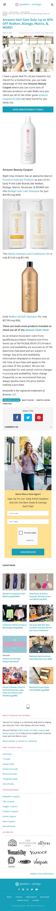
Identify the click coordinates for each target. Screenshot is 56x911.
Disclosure (44, 897)
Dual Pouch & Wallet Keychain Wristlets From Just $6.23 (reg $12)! (40, 596)
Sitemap (35, 900)
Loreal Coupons (9, 816)
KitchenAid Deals (10, 774)
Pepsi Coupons (9, 821)
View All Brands (9, 826)
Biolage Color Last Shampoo (23, 191)
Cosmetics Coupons (43, 400)
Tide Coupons (8, 801)
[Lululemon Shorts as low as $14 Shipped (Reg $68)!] (15, 613)
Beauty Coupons (28, 400)
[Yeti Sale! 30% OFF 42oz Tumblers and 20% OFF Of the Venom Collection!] (41, 613)
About (9, 897)
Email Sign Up (31, 897)
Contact (18, 897)
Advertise (33, 741)
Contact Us (22, 741)
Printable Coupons (37, 730)
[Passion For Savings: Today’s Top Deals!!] (15, 644)
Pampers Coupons (10, 811)
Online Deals (13, 12)
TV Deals (6, 759)
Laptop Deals (8, 764)
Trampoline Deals (10, 779)
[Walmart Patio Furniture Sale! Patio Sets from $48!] (41, 644)
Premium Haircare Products (18, 179)
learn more (49, 33)
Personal (6, 655)
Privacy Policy (23, 900)
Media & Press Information (41, 873)
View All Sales (8, 784)
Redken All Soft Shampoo (23, 316)
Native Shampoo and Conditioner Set (29, 253)
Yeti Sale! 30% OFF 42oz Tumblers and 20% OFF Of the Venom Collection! (40, 628)
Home (5, 12)
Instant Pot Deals (10, 769)
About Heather (9, 741)
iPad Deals (7, 754)
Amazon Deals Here (36, 329)
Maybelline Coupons (11, 796)
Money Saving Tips (10, 733)
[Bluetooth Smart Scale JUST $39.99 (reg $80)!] (41, 675)
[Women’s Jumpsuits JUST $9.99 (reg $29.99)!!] (15, 581)
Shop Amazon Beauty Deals (28, 109)
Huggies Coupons (10, 806)
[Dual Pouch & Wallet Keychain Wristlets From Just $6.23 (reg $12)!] (41, 581)
